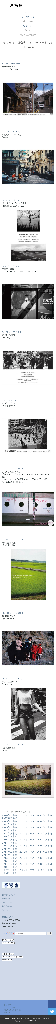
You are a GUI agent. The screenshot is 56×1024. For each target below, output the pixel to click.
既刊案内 (6, 898)
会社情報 (7, 1012)
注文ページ (7, 910)
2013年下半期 (27, 857)
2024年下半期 (9, 824)
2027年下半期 (9, 818)
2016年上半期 (44, 845)
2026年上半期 (9, 815)
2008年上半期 (44, 869)
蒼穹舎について (28, 17)
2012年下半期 (9, 860)
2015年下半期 (27, 851)
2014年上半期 (44, 851)
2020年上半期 (44, 833)
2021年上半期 (9, 833)
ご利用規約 (8, 1005)
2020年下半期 (9, 836)
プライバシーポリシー (11, 1007)
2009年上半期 (9, 869)
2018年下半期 (9, 842)
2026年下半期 (27, 815)
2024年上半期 (44, 821)
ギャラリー (29, 26)
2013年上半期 (9, 857)
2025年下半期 (27, 821)
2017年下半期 (27, 845)
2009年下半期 (27, 869)
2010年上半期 (44, 863)
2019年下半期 (27, 839)
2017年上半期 (9, 845)
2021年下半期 (27, 833)
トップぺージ (28, 12)
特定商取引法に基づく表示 (13, 1010)
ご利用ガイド (8, 1002)
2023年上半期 (9, 827)
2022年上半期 (44, 827)
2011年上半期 (9, 863)
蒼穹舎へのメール (9, 917)
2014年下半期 (9, 854)
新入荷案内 (7, 906)
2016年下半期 (9, 848)
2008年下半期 (9, 872)
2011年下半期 (27, 863)
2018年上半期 (44, 839)
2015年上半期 (9, 851)
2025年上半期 (9, 821)
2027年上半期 (44, 815)
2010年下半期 (9, 866)
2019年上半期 (9, 839)
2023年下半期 (27, 827)
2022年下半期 (9, 830)
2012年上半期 (44, 857)
